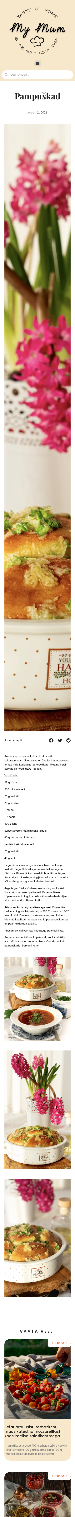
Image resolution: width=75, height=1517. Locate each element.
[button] (37, 63)
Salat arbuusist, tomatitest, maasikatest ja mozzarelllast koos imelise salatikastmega (32, 1431)
